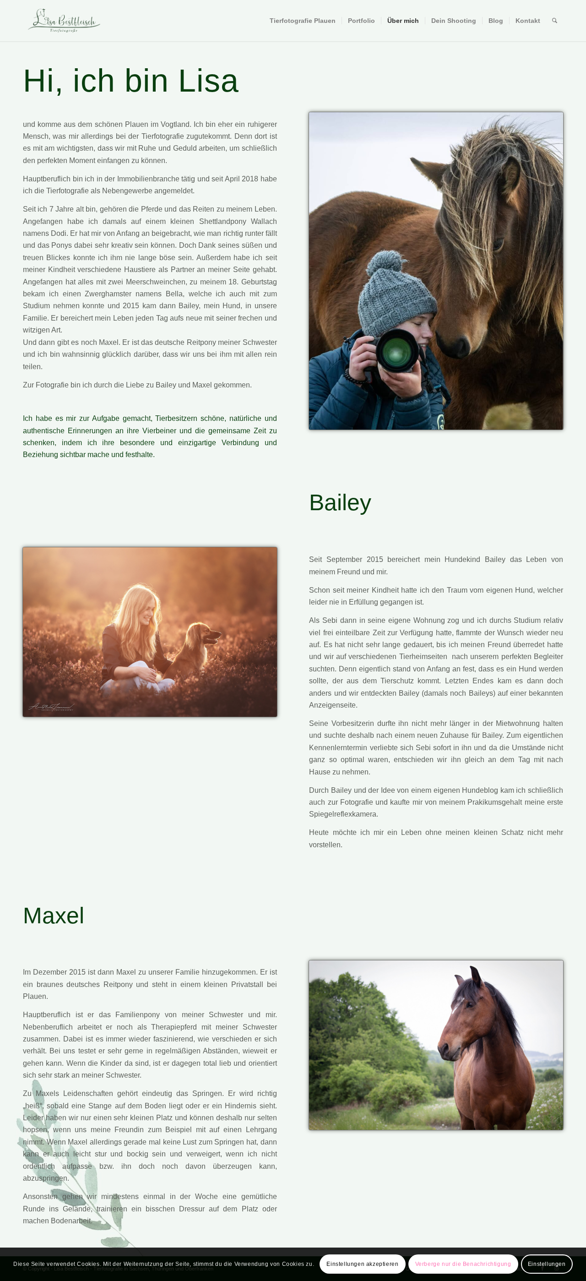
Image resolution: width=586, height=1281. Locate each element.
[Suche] (554, 20)
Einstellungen (547, 1264)
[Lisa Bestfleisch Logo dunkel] (64, 20)
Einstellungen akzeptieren (362, 1264)
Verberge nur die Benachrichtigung (463, 1264)
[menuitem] (303, 20)
